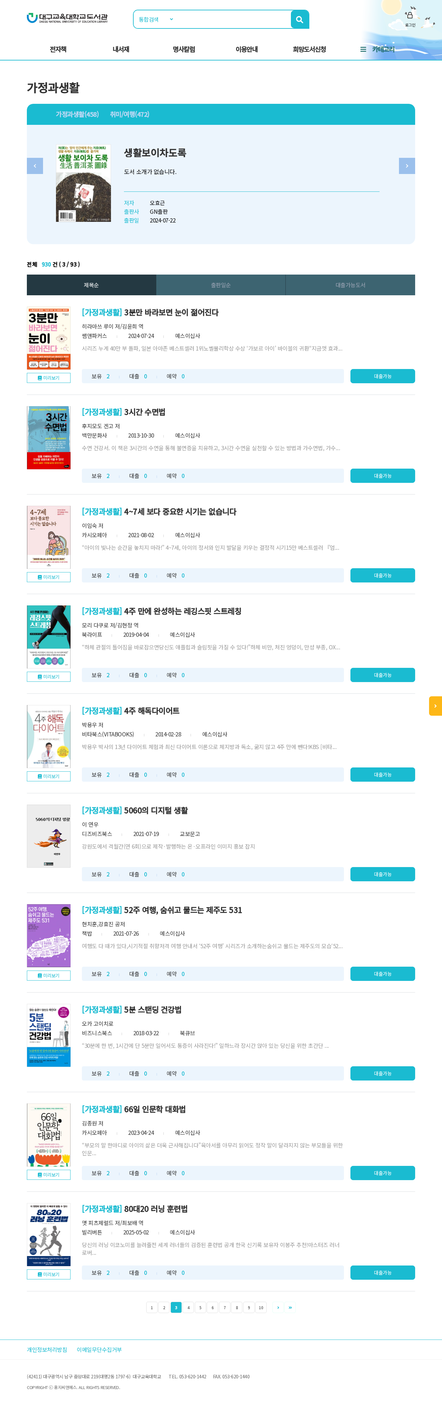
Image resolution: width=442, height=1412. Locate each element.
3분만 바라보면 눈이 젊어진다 (171, 312)
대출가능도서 (351, 285)
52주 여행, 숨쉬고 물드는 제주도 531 (183, 909)
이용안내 (247, 49)
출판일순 (221, 285)
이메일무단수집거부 (99, 1349)
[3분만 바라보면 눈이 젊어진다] (49, 338)
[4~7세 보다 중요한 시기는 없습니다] (49, 537)
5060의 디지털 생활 (156, 810)
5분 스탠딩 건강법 (153, 1009)
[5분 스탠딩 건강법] (49, 1035)
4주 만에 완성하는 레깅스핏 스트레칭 (182, 610)
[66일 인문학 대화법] (49, 1135)
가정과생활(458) (77, 114)
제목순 (91, 285)
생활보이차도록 (155, 152)
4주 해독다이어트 (152, 710)
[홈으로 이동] (67, 17)
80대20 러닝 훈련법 (156, 1208)
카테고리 (383, 49)
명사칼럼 (184, 49)
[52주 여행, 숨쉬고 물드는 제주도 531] (49, 935)
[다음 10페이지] (290, 1307)
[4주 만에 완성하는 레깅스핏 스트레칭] (49, 636)
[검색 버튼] (300, 19)
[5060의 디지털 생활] (49, 836)
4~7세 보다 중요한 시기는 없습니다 (180, 511)
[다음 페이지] (278, 1307)
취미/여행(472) (129, 114)
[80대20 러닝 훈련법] (49, 1234)
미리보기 (51, 378)
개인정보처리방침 (47, 1349)
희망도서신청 (309, 49)
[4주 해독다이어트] (49, 736)
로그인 (410, 24)
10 (261, 1307)
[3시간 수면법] (49, 437)
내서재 (121, 49)
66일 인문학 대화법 (155, 1108)
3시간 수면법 (145, 411)
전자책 (58, 49)
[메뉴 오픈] (435, 706)
